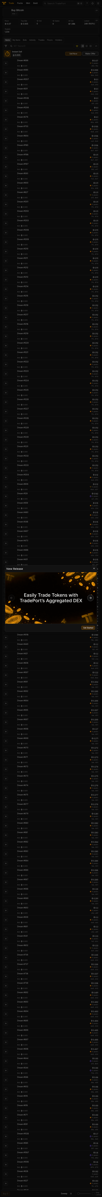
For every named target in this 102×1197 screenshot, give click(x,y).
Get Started (88, 627)
